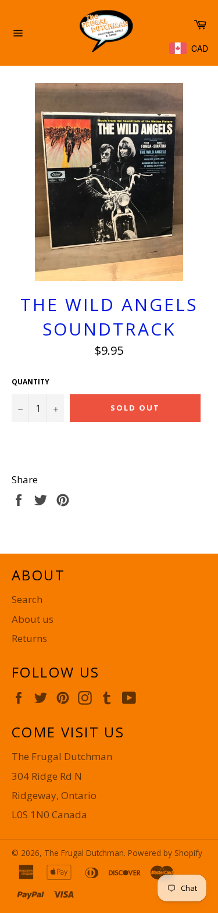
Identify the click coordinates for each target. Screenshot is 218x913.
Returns (29, 638)
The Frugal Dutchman (84, 852)
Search (27, 599)
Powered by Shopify (165, 852)
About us (32, 619)
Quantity (30, 382)
